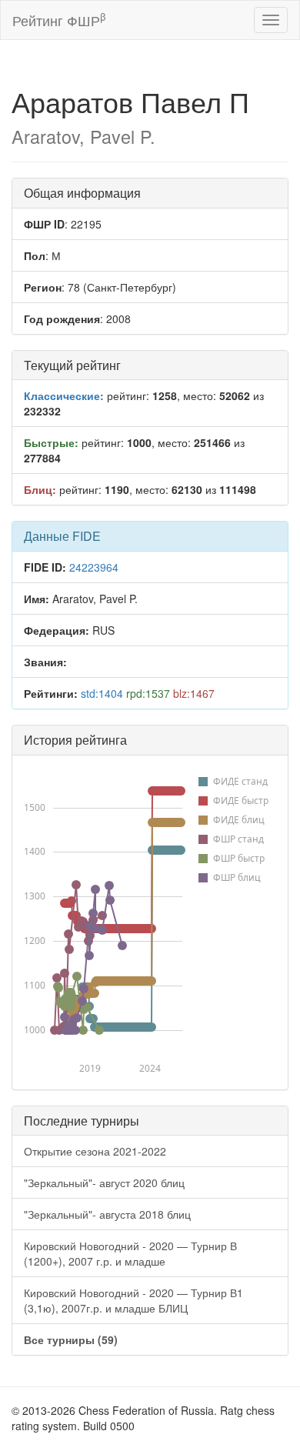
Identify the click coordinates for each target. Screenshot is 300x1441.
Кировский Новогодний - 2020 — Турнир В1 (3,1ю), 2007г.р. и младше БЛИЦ (133, 1300)
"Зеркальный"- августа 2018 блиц (107, 1214)
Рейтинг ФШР (58, 19)
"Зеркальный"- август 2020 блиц (104, 1182)
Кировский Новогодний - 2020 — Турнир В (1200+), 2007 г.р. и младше (130, 1253)
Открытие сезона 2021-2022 (95, 1151)
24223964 (93, 567)
